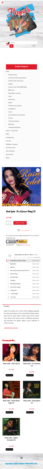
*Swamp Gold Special (14, 127)
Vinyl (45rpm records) (14, 93)
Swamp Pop (11, 99)
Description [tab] (7, 306)
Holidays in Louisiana (12, 144)
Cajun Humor (9, 154)
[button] (38, 170)
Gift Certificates (10, 151)
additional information (11, 328)
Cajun (10, 96)
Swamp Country (12, 75)
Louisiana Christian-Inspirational (17, 78)
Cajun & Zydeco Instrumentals (16, 115)
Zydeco (10, 102)
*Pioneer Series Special (14, 105)
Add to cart (20, 223)
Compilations (12, 109)
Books (7, 158)
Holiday (10, 84)
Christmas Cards (10, 147)
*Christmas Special (13, 121)
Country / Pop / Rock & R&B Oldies (17, 87)
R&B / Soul (11, 90)
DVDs (7, 134)
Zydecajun (11, 124)
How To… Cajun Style (12, 130)
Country (10, 118)
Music (7, 71)
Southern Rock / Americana (15, 81)
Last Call (8, 141)
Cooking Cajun (10, 137)
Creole (10, 112)
